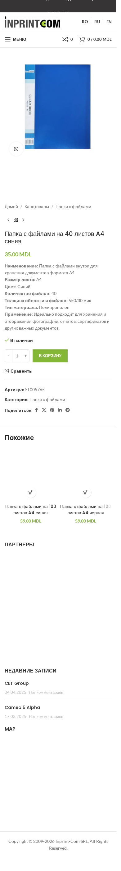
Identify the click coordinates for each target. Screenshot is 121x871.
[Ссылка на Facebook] (36, 410)
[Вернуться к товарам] (16, 220)
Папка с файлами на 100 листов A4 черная (85, 509)
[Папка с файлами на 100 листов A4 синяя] (31, 475)
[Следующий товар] (23, 220)
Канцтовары (37, 206)
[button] (30, 492)
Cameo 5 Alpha (22, 707)
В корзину (50, 355)
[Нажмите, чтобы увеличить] (16, 149)
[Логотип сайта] (32, 21)
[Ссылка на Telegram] (68, 410)
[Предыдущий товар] (8, 220)
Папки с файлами (73, 206)
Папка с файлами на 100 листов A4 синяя (30, 509)
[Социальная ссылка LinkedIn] (60, 410)
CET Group (17, 683)
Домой (11, 206)
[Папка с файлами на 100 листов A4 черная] (86, 475)
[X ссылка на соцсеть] (44, 410)
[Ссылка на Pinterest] (52, 410)
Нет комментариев (46, 692)
